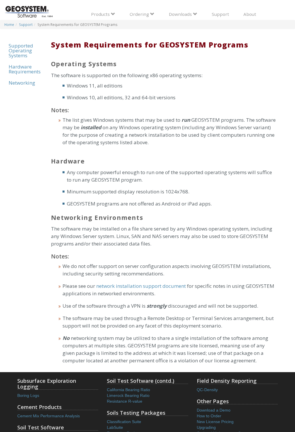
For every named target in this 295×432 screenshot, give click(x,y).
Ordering (140, 14)
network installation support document (141, 286)
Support (220, 14)
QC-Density (207, 389)
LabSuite (115, 427)
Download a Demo (213, 410)
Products (101, 14)
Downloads (181, 14)
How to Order (209, 416)
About (249, 14)
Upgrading (206, 427)
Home (9, 24)
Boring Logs (28, 395)
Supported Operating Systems (21, 50)
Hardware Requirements (25, 69)
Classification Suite (124, 421)
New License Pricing (215, 421)
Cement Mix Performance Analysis (48, 416)
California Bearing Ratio (128, 389)
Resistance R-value (124, 401)
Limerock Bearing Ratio (128, 395)
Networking (22, 82)
